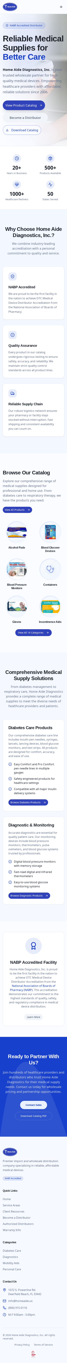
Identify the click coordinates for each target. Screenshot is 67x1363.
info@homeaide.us (20, 1301)
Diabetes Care (12, 1251)
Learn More (33, 1017)
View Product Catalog (21, 105)
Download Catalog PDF (34, 1116)
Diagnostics (10, 1257)
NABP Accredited (13, 1178)
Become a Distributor (25, 118)
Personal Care (12, 1269)
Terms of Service (43, 1344)
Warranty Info (12, 1230)
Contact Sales (34, 1105)
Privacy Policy (22, 1344)
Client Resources (13, 1211)
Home (7, 1199)
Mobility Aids (11, 1263)
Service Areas (11, 1205)
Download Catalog (24, 130)
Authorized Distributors (18, 1224)
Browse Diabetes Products (25, 802)
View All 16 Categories (30, 632)
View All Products (15, 509)
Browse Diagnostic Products (26, 895)
